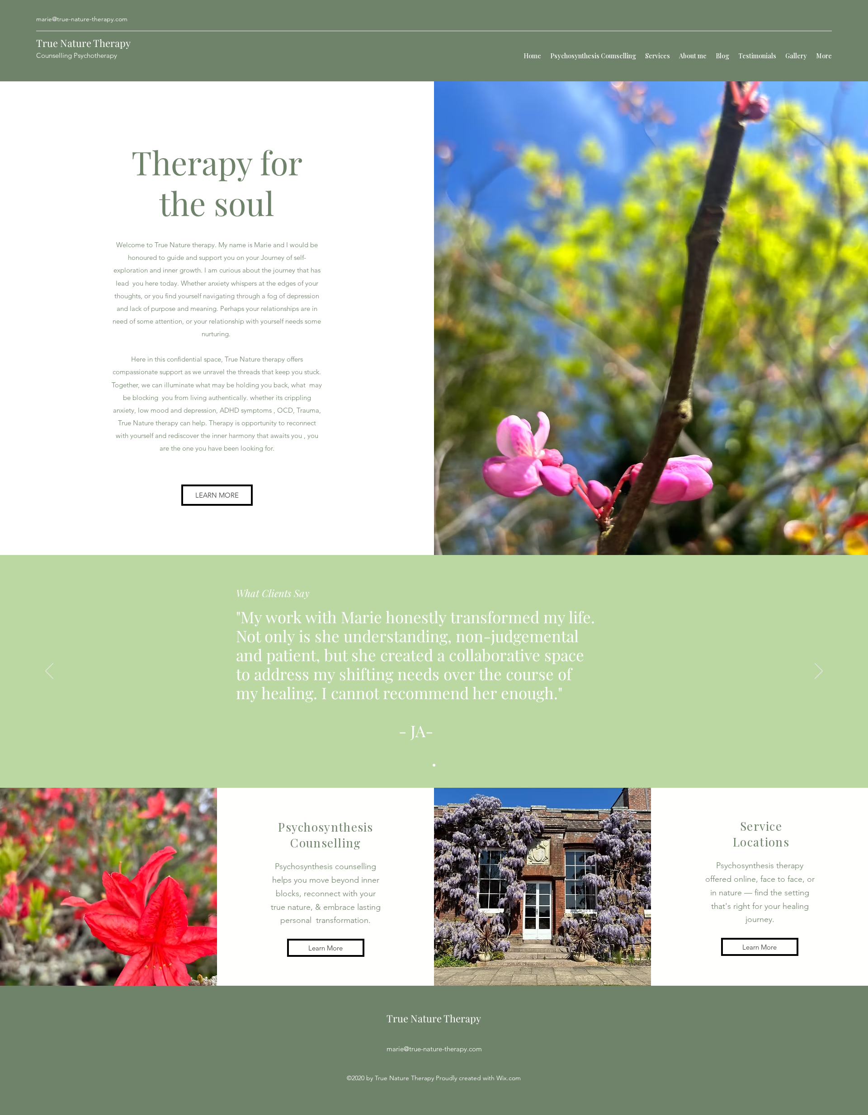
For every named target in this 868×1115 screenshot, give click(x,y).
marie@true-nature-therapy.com (81, 19)
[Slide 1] (434, 765)
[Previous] (49, 671)
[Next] (819, 671)
